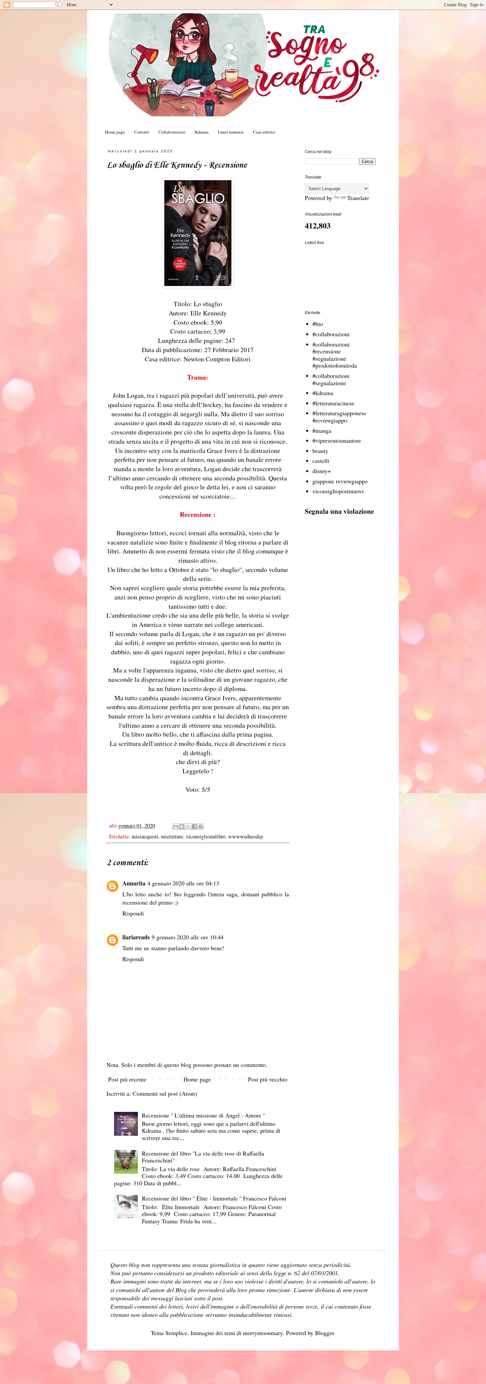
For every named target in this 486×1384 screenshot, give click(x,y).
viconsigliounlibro (205, 836)
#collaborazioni (330, 334)
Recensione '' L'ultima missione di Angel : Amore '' (203, 1115)
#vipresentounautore (336, 440)
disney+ (321, 471)
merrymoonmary (263, 1333)
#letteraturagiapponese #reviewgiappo (339, 416)
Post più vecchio (267, 1079)
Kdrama (202, 132)
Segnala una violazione (339, 511)
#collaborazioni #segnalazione (330, 379)
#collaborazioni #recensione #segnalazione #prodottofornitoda (334, 355)
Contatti (141, 132)
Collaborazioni (171, 132)
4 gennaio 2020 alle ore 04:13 (183, 883)
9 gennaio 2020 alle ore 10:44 (187, 937)
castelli (320, 461)
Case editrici (264, 132)
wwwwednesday (245, 836)
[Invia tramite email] (175, 826)
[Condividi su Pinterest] (200, 826)
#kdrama (322, 393)
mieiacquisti (145, 836)
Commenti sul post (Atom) (165, 1093)
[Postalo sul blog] (182, 826)
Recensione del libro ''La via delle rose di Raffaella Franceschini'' (203, 1156)
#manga (321, 430)
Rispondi (133, 913)
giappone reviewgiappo (340, 481)
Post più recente (127, 1079)
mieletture (172, 836)
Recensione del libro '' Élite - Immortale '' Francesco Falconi (214, 1198)
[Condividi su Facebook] (194, 826)
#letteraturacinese (333, 403)
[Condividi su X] (188, 826)
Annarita (133, 883)
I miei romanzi (231, 132)
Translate (358, 198)
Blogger (324, 1333)
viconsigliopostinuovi (338, 491)
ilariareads (136, 937)
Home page (115, 132)
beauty (320, 451)
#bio (317, 324)
